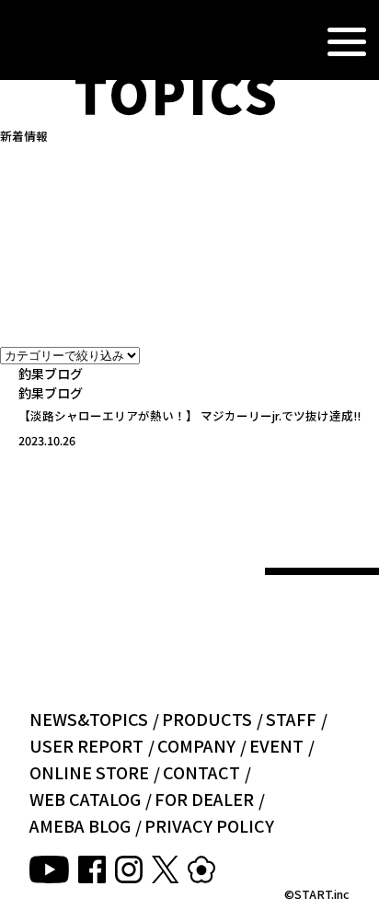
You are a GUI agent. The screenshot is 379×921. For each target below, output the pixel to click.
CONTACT (201, 772)
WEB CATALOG (85, 799)
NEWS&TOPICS (88, 719)
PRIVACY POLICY (209, 825)
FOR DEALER (204, 799)
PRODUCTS (207, 719)
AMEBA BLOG (80, 825)
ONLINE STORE (89, 772)
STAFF (291, 719)
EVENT (276, 745)
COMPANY (196, 745)
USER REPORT (86, 745)
